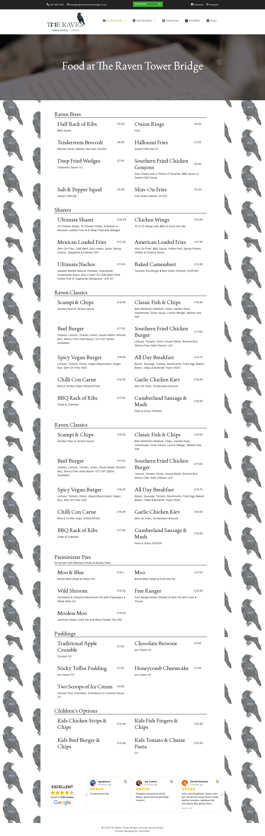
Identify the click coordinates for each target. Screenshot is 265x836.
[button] (222, 794)
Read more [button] (187, 808)
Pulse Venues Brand (152, 827)
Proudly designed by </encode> (132, 831)
